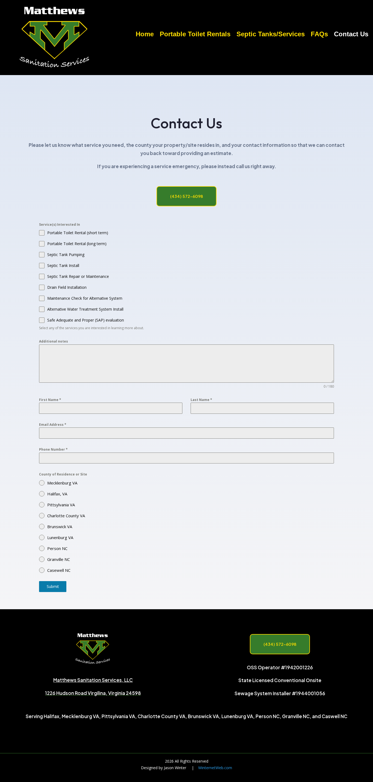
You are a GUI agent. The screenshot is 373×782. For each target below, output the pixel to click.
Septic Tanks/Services (270, 35)
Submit (53, 586)
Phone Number (53, 449)
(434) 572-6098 (186, 196)
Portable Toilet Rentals (195, 35)
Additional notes (53, 341)
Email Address (52, 424)
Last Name (201, 399)
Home (145, 35)
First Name (50, 399)
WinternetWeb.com (215, 767)
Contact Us (351, 35)
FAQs (319, 35)
